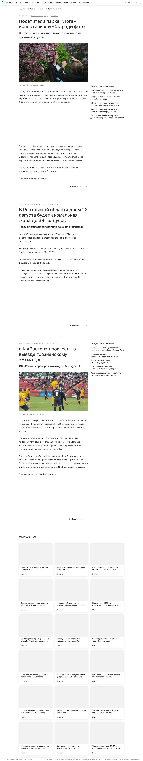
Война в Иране (29, 9)
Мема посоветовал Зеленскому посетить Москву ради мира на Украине (104, 110)
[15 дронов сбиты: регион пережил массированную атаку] (71, 595)
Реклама (19, 759)
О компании (10, 759)
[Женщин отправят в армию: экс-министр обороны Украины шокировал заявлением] (36, 738)
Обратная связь (124, 759)
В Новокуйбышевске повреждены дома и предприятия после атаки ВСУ (107, 116)
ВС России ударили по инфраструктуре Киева (100, 361)
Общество (54, 16)
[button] (53, 62)
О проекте (50, 759)
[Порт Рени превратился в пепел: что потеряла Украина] (107, 667)
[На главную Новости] (11, 2)
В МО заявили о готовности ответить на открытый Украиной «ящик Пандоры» (106, 91)
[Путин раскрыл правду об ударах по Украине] (71, 702)
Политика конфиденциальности (86, 759)
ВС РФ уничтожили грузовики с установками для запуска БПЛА (104, 104)
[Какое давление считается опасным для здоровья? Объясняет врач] (71, 631)
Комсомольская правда (39, 16)
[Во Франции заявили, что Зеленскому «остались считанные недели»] (71, 738)
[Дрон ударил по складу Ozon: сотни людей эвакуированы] (36, 667)
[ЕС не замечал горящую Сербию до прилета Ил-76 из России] (71, 667)
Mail (3, 759)
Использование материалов (108, 759)
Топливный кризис (56, 9)
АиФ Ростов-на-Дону (39, 204)
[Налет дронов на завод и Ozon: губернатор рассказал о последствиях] (36, 559)
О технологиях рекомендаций (65, 759)
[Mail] (3, 2)
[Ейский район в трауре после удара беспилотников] (107, 631)
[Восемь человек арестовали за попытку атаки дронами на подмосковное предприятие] (36, 595)
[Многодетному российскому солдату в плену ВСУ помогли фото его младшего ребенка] (107, 559)
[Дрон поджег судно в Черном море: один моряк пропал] (107, 702)
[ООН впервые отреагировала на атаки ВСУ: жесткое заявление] (36, 631)
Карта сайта (135, 759)
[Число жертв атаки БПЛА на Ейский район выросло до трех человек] (107, 738)
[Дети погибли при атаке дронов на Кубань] (71, 559)
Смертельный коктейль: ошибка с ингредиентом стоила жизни (105, 374)
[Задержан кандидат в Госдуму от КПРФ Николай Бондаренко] (36, 702)
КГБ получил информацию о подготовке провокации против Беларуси (104, 367)
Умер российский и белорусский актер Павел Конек (105, 98)
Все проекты (28, 759)
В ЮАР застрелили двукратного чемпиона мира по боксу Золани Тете (107, 349)
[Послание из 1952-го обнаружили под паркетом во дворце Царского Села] (107, 595)
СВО (41, 9)
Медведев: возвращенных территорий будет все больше (104, 355)
